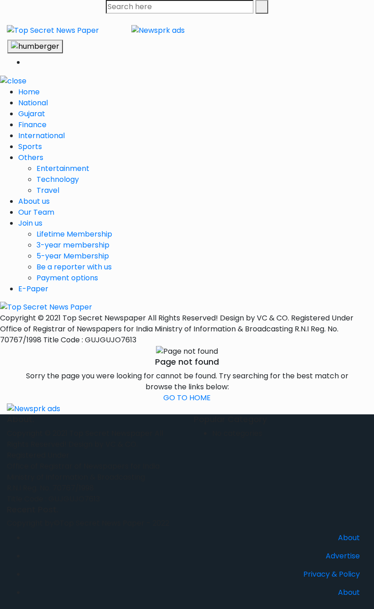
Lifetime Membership (74, 234)
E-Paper (33, 289)
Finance (32, 124)
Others (30, 157)
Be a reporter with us (74, 267)
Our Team (36, 212)
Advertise (343, 556)
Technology (57, 179)
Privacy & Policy (331, 574)
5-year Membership (72, 256)
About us (34, 201)
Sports (30, 146)
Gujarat (31, 113)
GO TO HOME (187, 397)
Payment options (67, 278)
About (349, 537)
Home (29, 92)
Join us (30, 223)
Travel (47, 190)
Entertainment (62, 168)
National (33, 103)
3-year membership (72, 245)
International (41, 135)
